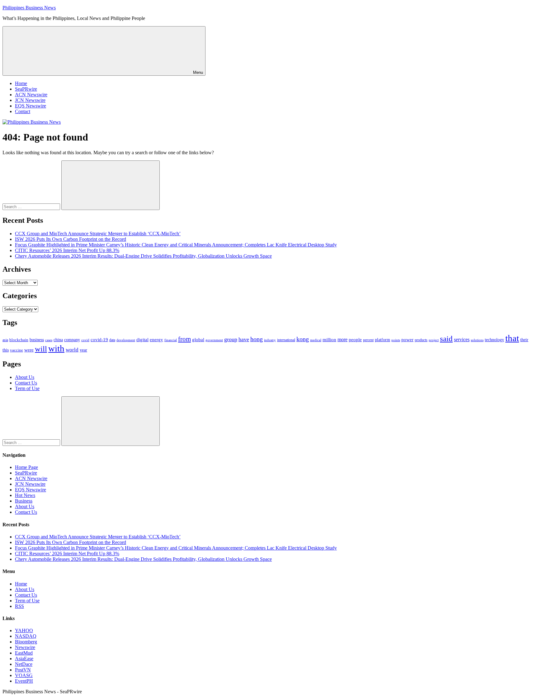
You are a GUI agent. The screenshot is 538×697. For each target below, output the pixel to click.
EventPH (24, 681)
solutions (477, 340)
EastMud (24, 653)
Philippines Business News (29, 7)
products (421, 340)
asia (5, 340)
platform (382, 339)
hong (256, 339)
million (329, 339)
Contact (22, 111)
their (524, 339)
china (58, 339)
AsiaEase (24, 658)
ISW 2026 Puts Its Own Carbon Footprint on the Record (70, 239)
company (72, 339)
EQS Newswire (30, 105)
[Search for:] (31, 206)
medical (315, 340)
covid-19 (99, 339)
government (214, 340)
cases (48, 340)
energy (156, 339)
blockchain (18, 339)
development (125, 340)
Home (21, 83)
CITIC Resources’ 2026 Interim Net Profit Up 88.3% (67, 250)
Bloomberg (26, 641)
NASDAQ (25, 636)
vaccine (16, 350)
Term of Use (27, 388)
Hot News (25, 495)
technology (494, 339)
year (83, 350)
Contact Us (26, 382)
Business (23, 501)
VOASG (24, 675)
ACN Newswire (31, 94)
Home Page (26, 467)
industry (270, 340)
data (112, 340)
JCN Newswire (30, 100)
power (407, 339)
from (184, 339)
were (29, 349)
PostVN (23, 669)
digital (142, 339)
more (342, 339)
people (355, 339)
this (5, 349)
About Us (24, 377)
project (434, 340)
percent (368, 340)
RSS (19, 606)
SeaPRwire (26, 89)
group (230, 339)
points (395, 340)
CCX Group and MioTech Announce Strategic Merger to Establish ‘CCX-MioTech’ (98, 233)
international (286, 340)
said (446, 338)
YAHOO (24, 630)
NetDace (23, 664)
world (72, 350)
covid (85, 340)
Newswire (25, 647)
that (512, 338)
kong (302, 339)
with (56, 348)
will (41, 349)
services (462, 339)
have (243, 339)
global (198, 339)
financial (170, 340)
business (37, 339)
